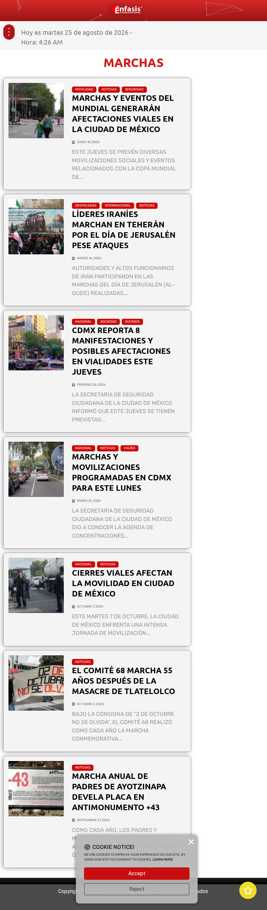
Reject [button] (137, 889)
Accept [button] (137, 873)
